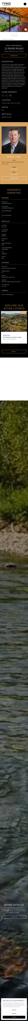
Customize (14, 1013)
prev (12, 35)
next (15, 35)
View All (14, 351)
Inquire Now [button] (14, 55)
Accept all (14, 1017)
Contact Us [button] (14, 917)
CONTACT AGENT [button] (14, 178)
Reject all (14, 1009)
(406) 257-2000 (14, 169)
